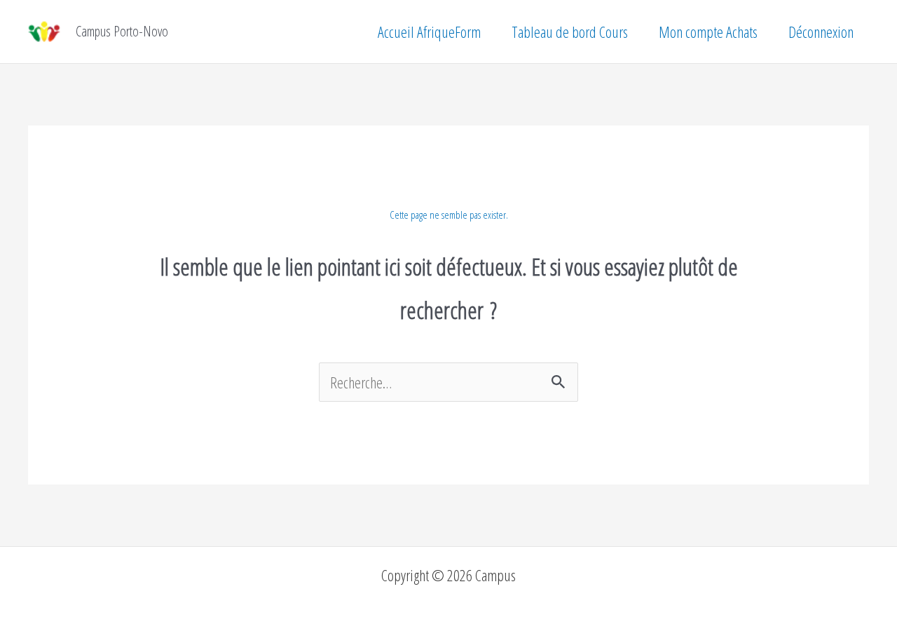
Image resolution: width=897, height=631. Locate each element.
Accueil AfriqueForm (429, 31)
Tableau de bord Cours (570, 31)
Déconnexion (821, 31)
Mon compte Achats (708, 31)
